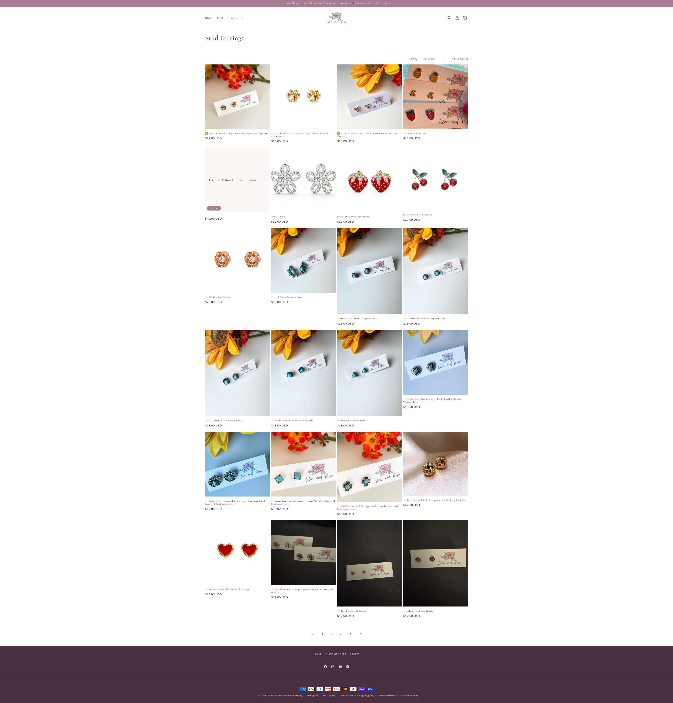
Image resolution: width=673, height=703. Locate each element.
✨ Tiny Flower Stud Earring (351, 610)
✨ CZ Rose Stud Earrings (218, 297)
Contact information (387, 695)
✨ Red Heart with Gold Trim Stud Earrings (227, 589)
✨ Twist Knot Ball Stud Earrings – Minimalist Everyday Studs (434, 500)
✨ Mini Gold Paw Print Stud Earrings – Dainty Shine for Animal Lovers (300, 135)
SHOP (317, 654)
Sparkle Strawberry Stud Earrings (353, 216)
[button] (222, 18)
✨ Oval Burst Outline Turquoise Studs (224, 420)
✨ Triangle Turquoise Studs (351, 420)
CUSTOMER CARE (335, 654)
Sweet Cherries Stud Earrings (417, 214)
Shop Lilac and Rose (272, 695)
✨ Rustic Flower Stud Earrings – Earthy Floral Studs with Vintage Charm (432, 400)
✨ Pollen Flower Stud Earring (418, 610)
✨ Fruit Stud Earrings (414, 133)
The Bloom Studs (279, 216)
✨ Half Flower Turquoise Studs (286, 297)
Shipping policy (366, 695)
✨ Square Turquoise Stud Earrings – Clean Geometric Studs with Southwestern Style (303, 502)
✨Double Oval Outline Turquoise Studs (357, 318)
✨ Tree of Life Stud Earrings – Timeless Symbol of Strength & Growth (302, 591)
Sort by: (413, 58)
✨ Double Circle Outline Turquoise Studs (424, 318)
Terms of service (348, 695)
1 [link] (313, 633)
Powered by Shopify (292, 695)
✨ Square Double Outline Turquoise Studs (292, 420)
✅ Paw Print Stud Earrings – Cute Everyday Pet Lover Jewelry (236, 133)
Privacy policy (329, 695)
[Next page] (360, 633)
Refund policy (312, 695)
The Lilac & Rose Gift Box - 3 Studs (232, 180)
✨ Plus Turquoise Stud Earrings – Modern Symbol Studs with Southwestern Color (367, 508)
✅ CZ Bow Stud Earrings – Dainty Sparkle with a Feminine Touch (367, 135)
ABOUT (354, 654)
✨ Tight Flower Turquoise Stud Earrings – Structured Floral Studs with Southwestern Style (235, 502)
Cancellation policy (409, 695)
